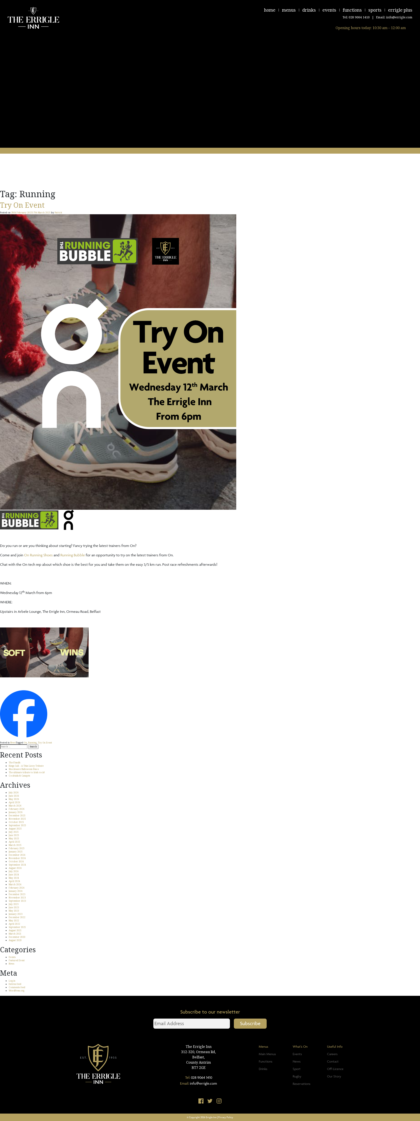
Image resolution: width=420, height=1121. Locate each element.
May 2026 (14, 799)
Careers (332, 1054)
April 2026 (14, 802)
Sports (375, 10)
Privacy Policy (225, 1117)
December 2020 (17, 936)
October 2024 (16, 861)
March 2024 (15, 884)
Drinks (309, 10)
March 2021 (15, 933)
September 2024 (17, 864)
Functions (352, 10)
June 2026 (14, 795)
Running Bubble (72, 555)
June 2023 (14, 907)
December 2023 (17, 894)
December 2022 (17, 917)
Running (32, 742)
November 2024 (17, 858)
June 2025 (14, 835)
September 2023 (17, 900)
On (25, 742)
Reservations (301, 1084)
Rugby (297, 1076)
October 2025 (16, 822)
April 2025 (14, 841)
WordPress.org (16, 990)
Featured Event (17, 960)
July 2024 (14, 871)
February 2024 (16, 887)
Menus (289, 10)
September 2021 (17, 927)
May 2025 (14, 838)
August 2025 (15, 828)
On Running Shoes (38, 555)
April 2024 (14, 881)
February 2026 (16, 808)
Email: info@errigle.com (394, 17)
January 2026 (16, 812)
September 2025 (17, 825)
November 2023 (17, 897)
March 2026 (15, 805)
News (13, 742)
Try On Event (22, 205)
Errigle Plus (400, 10)
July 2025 (14, 831)
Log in (12, 980)
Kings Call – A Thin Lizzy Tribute (26, 765)
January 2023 (16, 913)
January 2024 (16, 891)
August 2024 (15, 868)
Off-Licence (335, 1069)
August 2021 (15, 930)
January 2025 (16, 851)
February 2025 (16, 848)
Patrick (58, 212)
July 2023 (14, 904)
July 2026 (14, 792)
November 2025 (17, 818)
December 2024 (17, 854)
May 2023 (14, 910)
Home (269, 10)
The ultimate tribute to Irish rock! (27, 772)
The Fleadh (14, 762)
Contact (333, 1061)
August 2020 (15, 940)
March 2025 (15, 845)
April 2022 (14, 923)
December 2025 (17, 815)
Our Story (334, 1076)
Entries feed (15, 984)
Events (329, 10)
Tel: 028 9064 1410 (356, 17)
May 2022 (14, 920)
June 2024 (14, 874)
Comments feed (17, 987)
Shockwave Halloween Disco (24, 769)
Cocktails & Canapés (19, 775)
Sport (297, 1069)
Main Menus (267, 1054)
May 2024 (14, 877)
